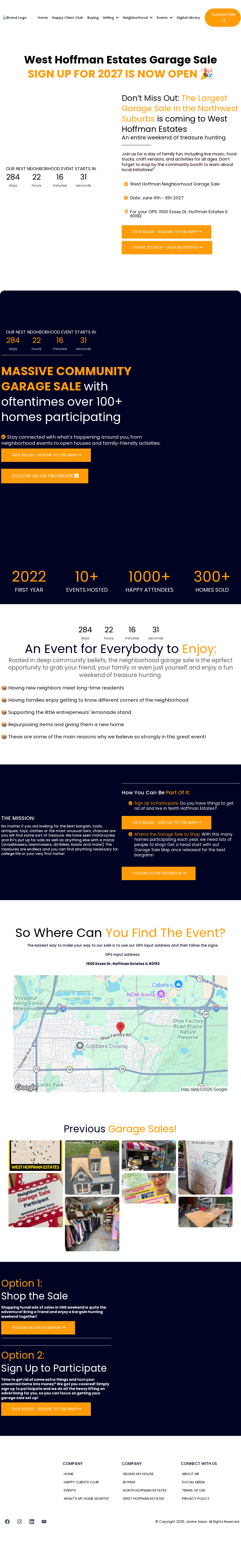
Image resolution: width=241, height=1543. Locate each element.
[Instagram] (19, 1521)
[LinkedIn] (32, 1521)
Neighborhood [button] (136, 17)
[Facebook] (7, 1521)
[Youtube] (44, 1521)
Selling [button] (109, 17)
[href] (120, 1033)
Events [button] (163, 17)
